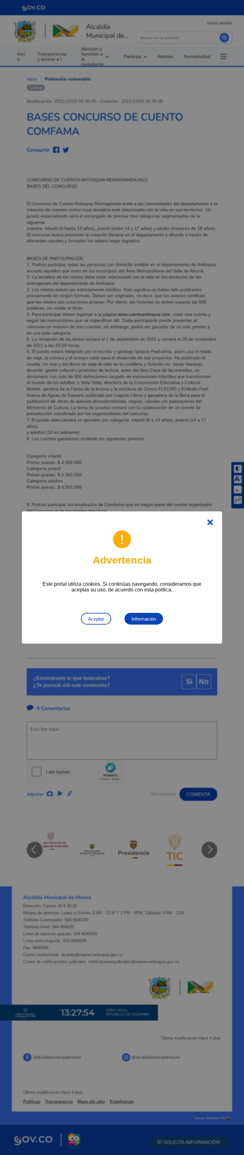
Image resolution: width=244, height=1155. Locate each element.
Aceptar (96, 619)
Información (144, 619)
